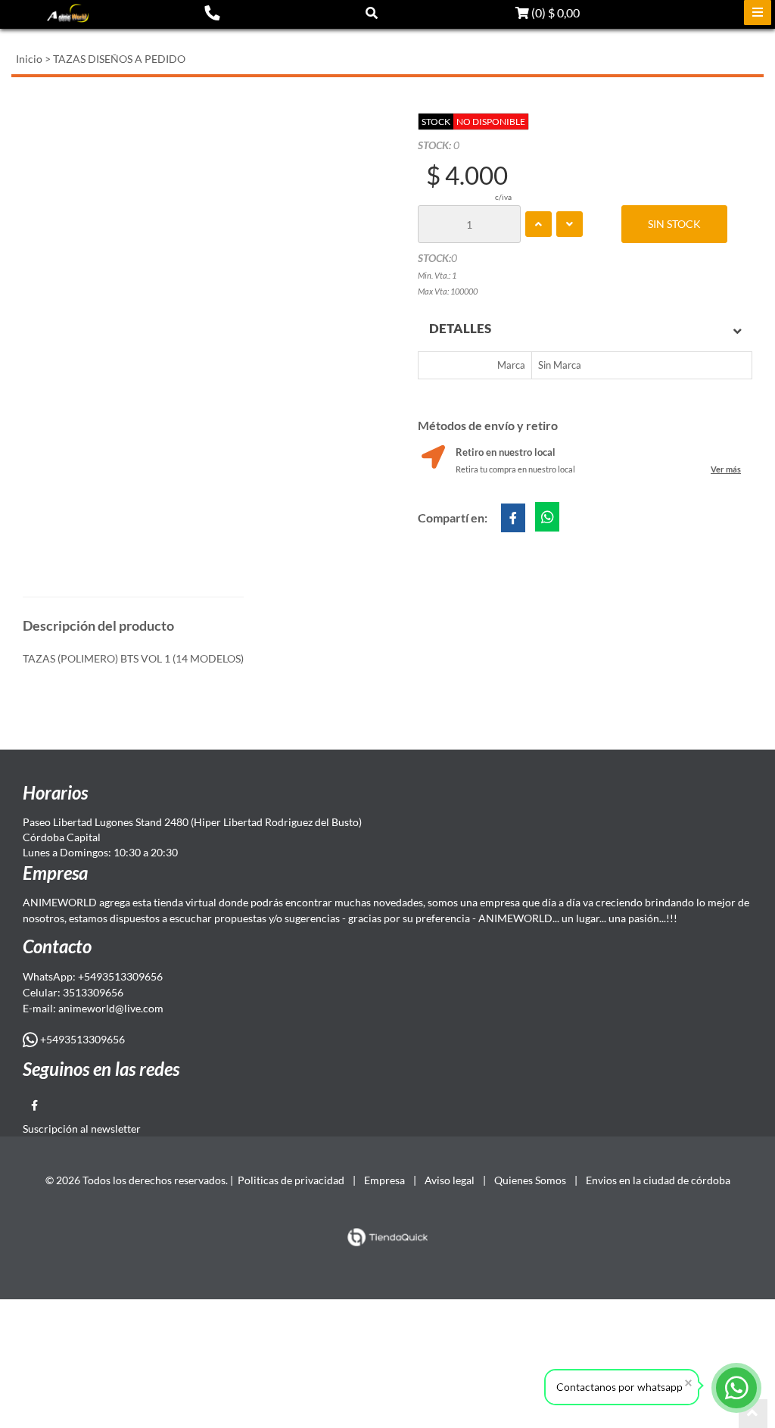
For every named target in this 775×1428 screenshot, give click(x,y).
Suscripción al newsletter (82, 1128)
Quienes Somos (530, 1180)
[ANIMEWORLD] (67, 13)
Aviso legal (450, 1180)
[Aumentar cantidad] (538, 224)
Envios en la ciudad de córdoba (658, 1180)
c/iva (503, 197)
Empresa (384, 1180)
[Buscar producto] (372, 12)
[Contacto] (211, 12)
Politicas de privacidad (291, 1180)
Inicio (29, 58)
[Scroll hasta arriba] (753, 1413)
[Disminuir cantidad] (569, 224)
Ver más (726, 469)
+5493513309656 (81, 1039)
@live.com (139, 1008)
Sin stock (674, 223)
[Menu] (757, 12)
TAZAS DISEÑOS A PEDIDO (119, 58)
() (554, 12)
